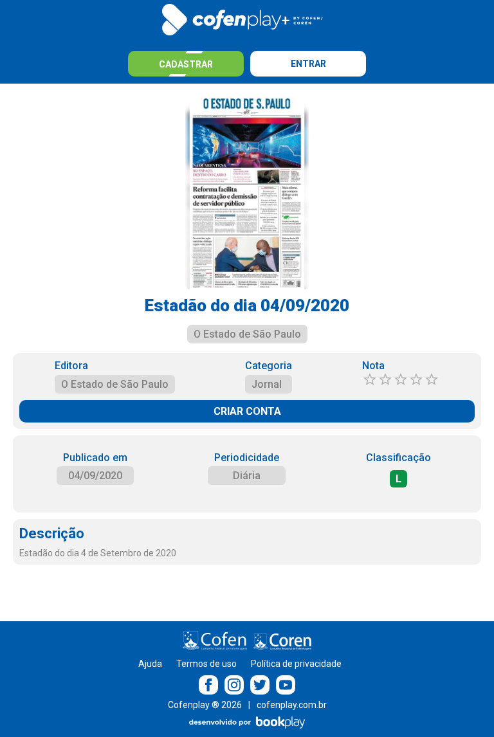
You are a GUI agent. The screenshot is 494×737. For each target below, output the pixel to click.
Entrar (308, 64)
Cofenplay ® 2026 (205, 705)
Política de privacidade (296, 664)
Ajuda (150, 664)
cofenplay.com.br (292, 705)
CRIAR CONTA (247, 411)
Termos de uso (206, 664)
